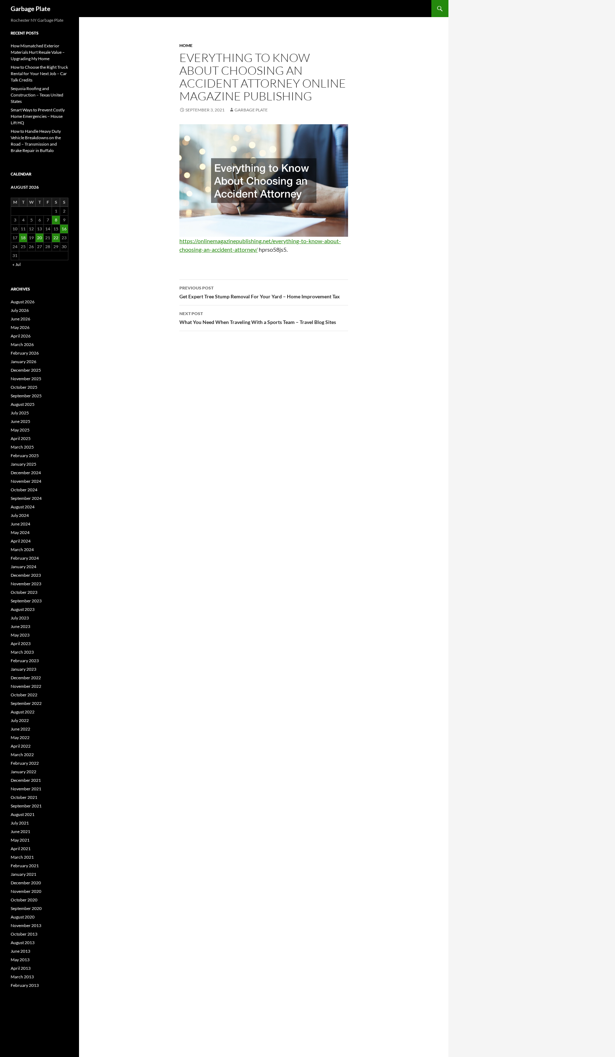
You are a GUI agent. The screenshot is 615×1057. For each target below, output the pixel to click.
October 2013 (24, 934)
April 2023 (21, 643)
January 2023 (23, 669)
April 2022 (21, 746)
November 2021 (26, 788)
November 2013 (26, 925)
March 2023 (22, 652)
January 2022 (23, 771)
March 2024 (22, 549)
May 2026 (20, 327)
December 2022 (26, 677)
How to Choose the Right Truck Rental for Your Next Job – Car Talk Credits (39, 73)
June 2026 (20, 318)
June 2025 (20, 421)
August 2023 (23, 609)
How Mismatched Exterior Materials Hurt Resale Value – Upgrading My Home (38, 52)
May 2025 (20, 430)
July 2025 (20, 412)
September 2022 (26, 703)
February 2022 (25, 763)
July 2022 (20, 720)
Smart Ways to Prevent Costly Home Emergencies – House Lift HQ (38, 116)
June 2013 (20, 951)
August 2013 (23, 942)
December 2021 (26, 780)
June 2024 (20, 524)
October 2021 (24, 797)
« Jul (16, 264)
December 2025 (26, 370)
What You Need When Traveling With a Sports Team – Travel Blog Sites (257, 318)
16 (64, 228)
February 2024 (25, 558)
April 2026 (21, 336)
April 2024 (21, 541)
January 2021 (23, 874)
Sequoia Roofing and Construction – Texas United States (37, 95)
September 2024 (26, 498)
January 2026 (23, 361)
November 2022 (26, 686)
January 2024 (23, 566)
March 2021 (22, 857)
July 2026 (20, 310)
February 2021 (25, 865)
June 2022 (20, 729)
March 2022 (22, 754)
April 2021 (21, 848)
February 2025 (25, 455)
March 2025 (22, 447)
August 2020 (23, 917)
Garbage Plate (31, 8)
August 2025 (23, 404)
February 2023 (25, 660)
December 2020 (26, 882)
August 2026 (23, 301)
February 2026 (25, 353)
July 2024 (20, 515)
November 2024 (26, 481)
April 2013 (21, 968)
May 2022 (20, 737)
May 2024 (20, 532)
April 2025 (21, 438)
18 (23, 237)
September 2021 (26, 806)
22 (55, 237)
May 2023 (20, 635)
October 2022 (24, 694)
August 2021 (23, 814)
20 (39, 237)
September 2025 (26, 395)
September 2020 (26, 908)
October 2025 (24, 387)
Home (186, 45)
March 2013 (22, 976)
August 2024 (23, 506)
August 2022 (23, 712)
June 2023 (20, 626)
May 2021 (20, 840)
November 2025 (26, 378)
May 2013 (20, 959)
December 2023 (26, 575)
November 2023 (26, 583)
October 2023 (24, 592)
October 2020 (24, 899)
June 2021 (20, 831)
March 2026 (22, 344)
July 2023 (20, 618)
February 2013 (25, 985)
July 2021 (20, 823)
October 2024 (24, 489)
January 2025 (23, 464)
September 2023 (26, 600)
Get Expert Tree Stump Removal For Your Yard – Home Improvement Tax (259, 292)
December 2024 (26, 472)
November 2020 (26, 891)
